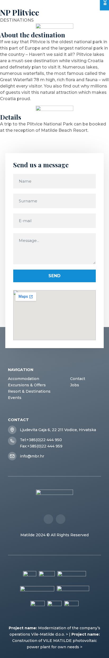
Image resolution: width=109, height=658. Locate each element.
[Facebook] (48, 519)
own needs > (70, 647)
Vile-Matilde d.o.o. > (49, 634)
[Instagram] (60, 519)
